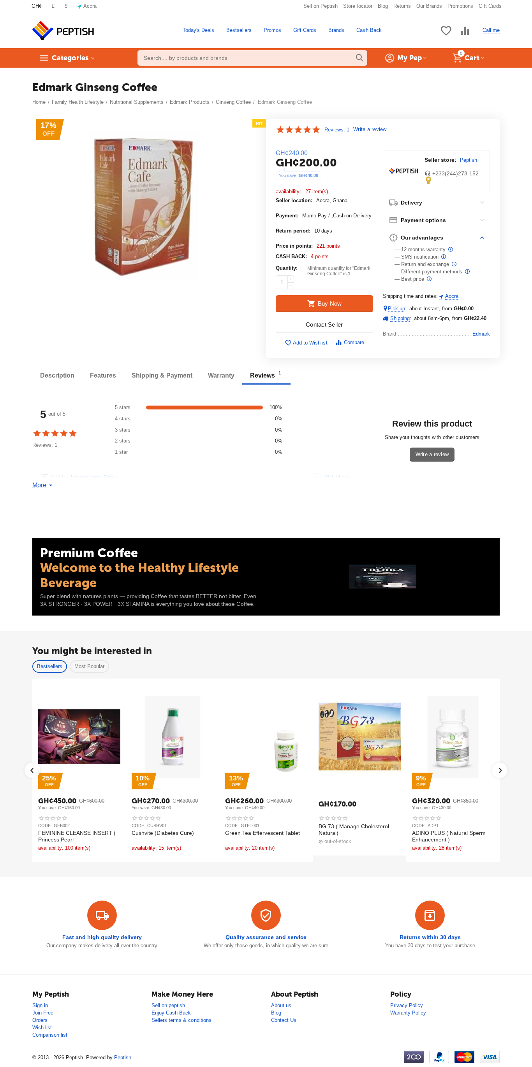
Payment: (287, 216)
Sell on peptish (168, 1005)
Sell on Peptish (320, 6)
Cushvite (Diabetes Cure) (163, 833)
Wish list (42, 1027)
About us (281, 1005)
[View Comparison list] (465, 35)
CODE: (45, 825)
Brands (336, 30)
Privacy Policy (406, 1005)
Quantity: (287, 268)
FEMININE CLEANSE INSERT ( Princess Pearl (77, 836)
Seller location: (294, 200)
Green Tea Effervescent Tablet (262, 833)
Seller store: (440, 160)
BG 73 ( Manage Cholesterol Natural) (354, 829)
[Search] (359, 58)
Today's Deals (198, 30)
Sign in (40, 1005)
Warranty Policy (408, 1013)
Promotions (460, 6)
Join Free (42, 1013)
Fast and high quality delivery (102, 937)
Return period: (293, 231)
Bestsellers (239, 30)
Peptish (468, 160)
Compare (354, 342)
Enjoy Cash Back (171, 1013)
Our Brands (429, 6)
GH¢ (37, 6)
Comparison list (49, 1035)
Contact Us (283, 1020)
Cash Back (368, 30)
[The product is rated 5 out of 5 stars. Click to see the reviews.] (298, 129)
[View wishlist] (446, 35)
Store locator (357, 6)
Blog (383, 6)
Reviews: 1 (336, 129)
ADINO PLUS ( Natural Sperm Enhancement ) (449, 836)
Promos (272, 30)
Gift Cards (490, 6)
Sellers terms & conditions (181, 1020)
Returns (402, 6)
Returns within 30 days (430, 937)
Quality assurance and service (265, 937)
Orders (40, 1020)
